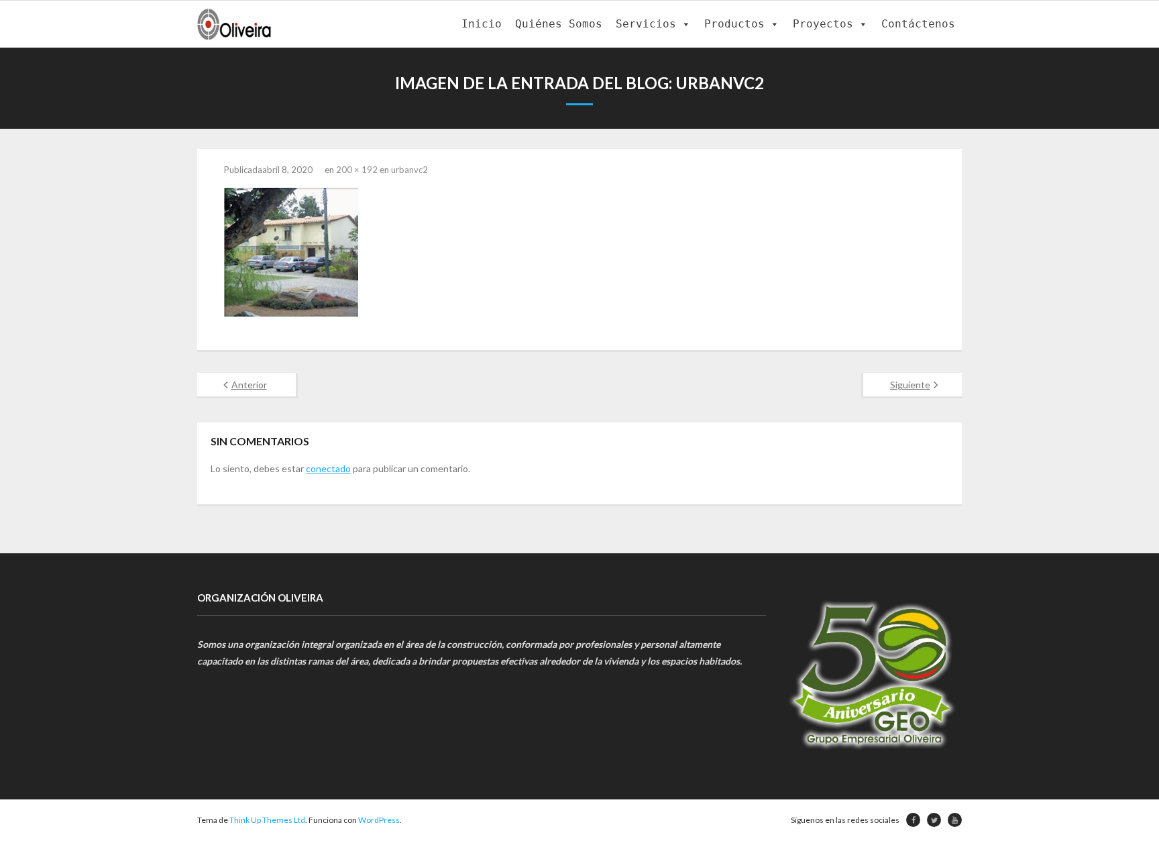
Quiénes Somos (558, 23)
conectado (328, 468)
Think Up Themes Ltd (267, 820)
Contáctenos (918, 23)
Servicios (646, 23)
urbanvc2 (409, 169)
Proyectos (823, 23)
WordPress (379, 820)
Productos (734, 23)
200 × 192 (357, 169)
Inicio (481, 23)
